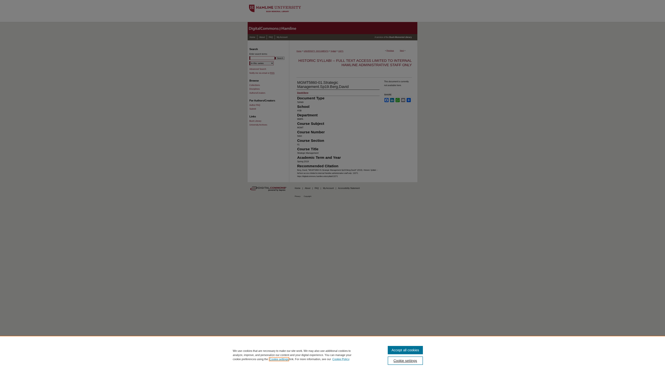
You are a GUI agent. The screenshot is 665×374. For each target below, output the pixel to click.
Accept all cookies (405, 350)
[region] (332, 355)
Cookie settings (279, 359)
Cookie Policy (340, 359)
